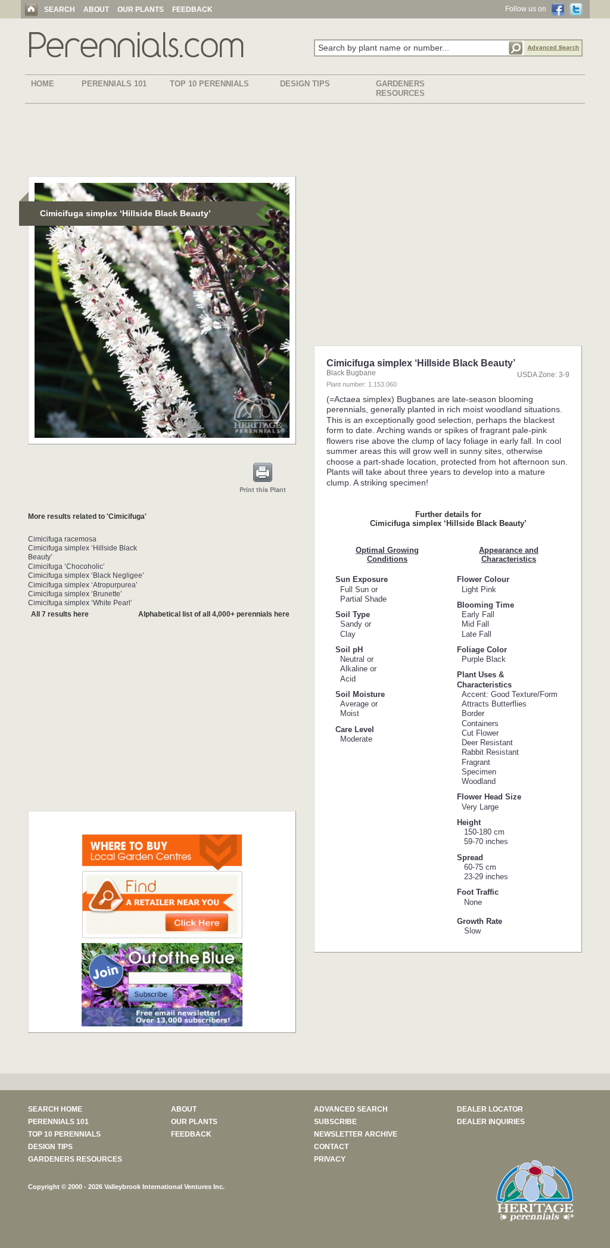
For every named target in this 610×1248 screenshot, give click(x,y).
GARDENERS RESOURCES (400, 88)
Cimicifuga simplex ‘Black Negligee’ (86, 575)
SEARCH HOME (55, 1109)
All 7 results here (60, 614)
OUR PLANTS (140, 9)
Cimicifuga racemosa (62, 539)
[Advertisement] (305, 142)
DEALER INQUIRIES (491, 1122)
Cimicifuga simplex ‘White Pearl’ (80, 603)
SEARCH (59, 9)
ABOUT (96, 9)
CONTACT (331, 1147)
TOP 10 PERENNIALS (209, 83)
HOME (42, 83)
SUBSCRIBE (335, 1122)
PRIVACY (330, 1159)
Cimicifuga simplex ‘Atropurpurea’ (83, 585)
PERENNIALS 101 (114, 83)
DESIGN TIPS (305, 83)
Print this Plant (262, 489)
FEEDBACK (192, 9)
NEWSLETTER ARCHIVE (355, 1134)
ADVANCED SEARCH (351, 1109)
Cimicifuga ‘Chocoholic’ (66, 566)
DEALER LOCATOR (490, 1109)
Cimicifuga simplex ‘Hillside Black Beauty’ (82, 552)
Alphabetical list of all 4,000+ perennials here (214, 614)
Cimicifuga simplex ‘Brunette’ (75, 594)
